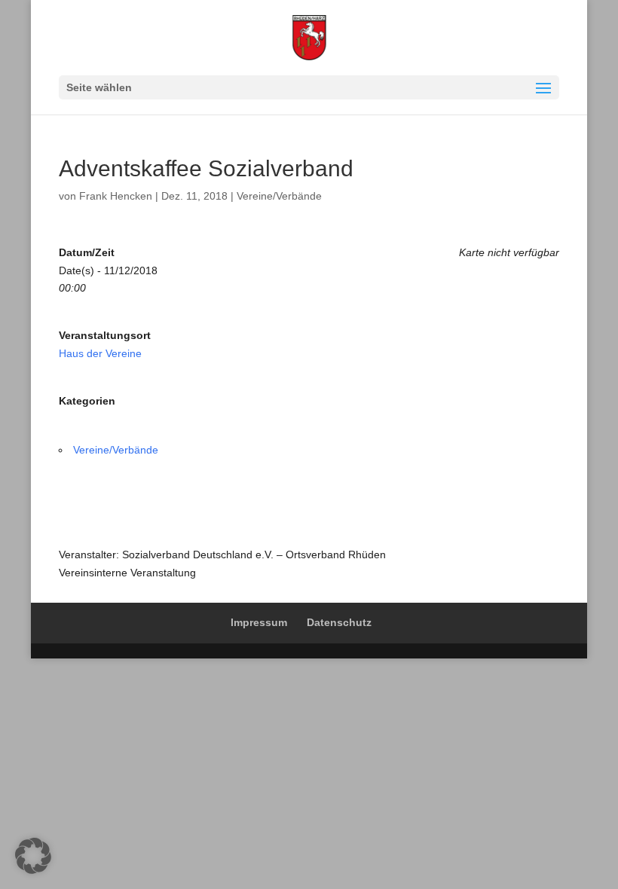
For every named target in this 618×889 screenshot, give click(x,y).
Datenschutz (339, 622)
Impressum (259, 622)
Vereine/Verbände (279, 196)
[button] (33, 856)
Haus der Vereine (100, 353)
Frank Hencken (115, 196)
